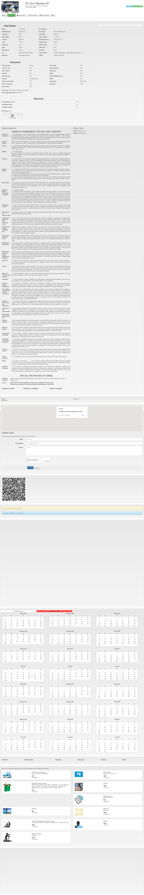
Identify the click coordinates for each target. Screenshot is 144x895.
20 (29, 623)
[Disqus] (72, 870)
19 (23, 623)
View (4, 15)
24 (11, 625)
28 (35, 625)
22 (40, 623)
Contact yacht (21, 15)
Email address (19, 443)
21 (35, 623)
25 (17, 625)
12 (23, 621)
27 (29, 625)
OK (82, 415)
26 (23, 625)
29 (40, 625)
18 (17, 623)
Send (31, 467)
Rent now (12, 15)
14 (35, 621)
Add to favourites (33, 15)
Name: (21, 439)
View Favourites (45, 15)
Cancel (37, 467)
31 (11, 627)
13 (29, 621)
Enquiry (21, 447)
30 (5, 627)
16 (5, 623)
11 (17, 621)
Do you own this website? (65, 415)
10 (11, 621)
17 (11, 623)
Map (53, 15)
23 (5, 625)
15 (40, 621)
